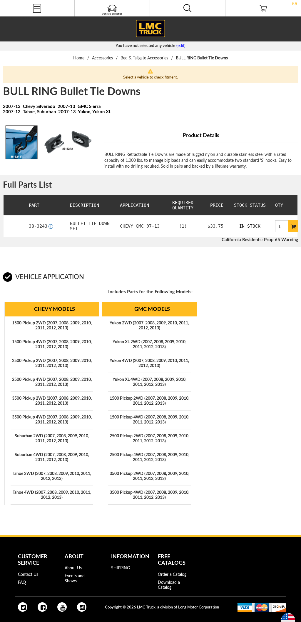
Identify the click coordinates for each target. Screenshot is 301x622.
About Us (73, 568)
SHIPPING (120, 568)
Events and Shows (75, 578)
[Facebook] (42, 607)
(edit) (180, 46)
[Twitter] (22, 607)
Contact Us (28, 575)
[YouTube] (62, 607)
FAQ (22, 583)
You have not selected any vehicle (145, 46)
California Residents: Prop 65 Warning (260, 240)
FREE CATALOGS (15, 17)
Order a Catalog (172, 575)
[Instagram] (81, 607)
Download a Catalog (169, 585)
